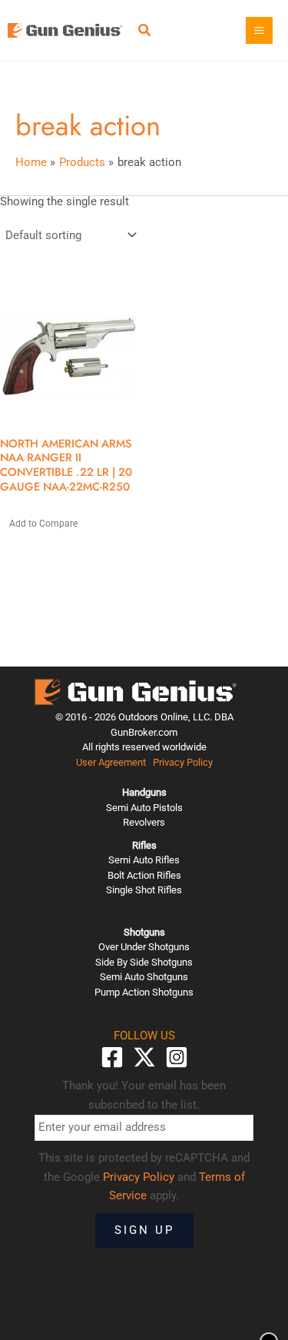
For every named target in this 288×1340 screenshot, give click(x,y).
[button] (145, 32)
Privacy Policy (183, 762)
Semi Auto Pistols (144, 807)
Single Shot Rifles (144, 890)
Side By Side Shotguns (144, 962)
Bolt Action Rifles (144, 875)
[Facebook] (112, 1057)
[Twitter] (144, 1057)
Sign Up (144, 1230)
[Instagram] (176, 1057)
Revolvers (144, 822)
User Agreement (111, 762)
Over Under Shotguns (144, 947)
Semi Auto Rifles (144, 860)
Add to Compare (43, 523)
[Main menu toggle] (259, 30)
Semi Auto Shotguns (144, 977)
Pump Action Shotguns (144, 992)
